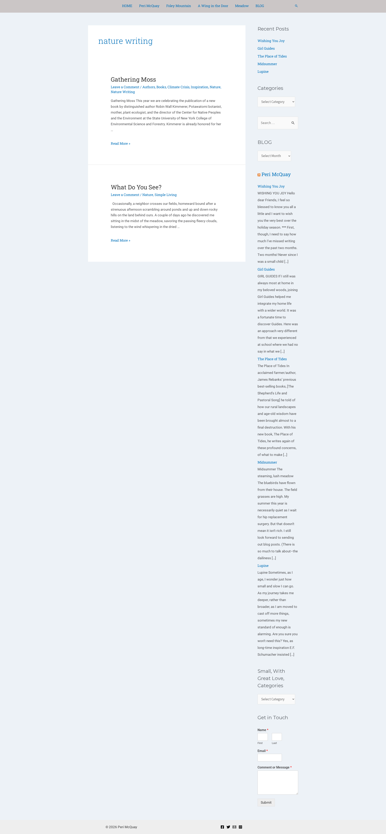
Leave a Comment (125, 87)
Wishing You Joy (271, 40)
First (260, 743)
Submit (266, 802)
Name (263, 730)
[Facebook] (222, 827)
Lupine (263, 71)
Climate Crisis (178, 87)
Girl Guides (266, 48)
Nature (215, 87)
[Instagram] (240, 827)
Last (274, 743)
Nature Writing (123, 91)
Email (263, 751)
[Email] (234, 827)
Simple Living (166, 194)
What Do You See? (136, 187)
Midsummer (267, 64)
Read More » (120, 143)
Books (161, 87)
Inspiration (199, 87)
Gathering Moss (133, 79)
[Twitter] (228, 827)
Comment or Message (275, 767)
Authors (148, 87)
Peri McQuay (276, 174)
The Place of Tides (272, 56)
